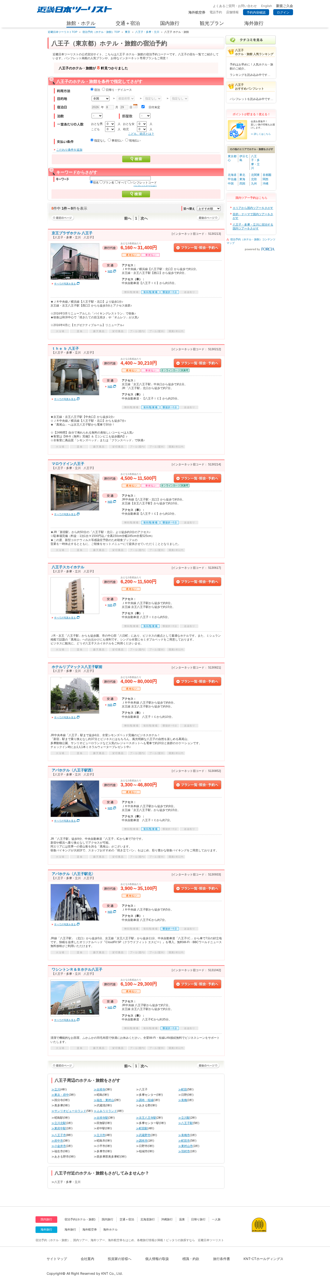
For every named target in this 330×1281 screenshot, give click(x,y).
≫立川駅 (184, 1117)
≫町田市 (184, 1140)
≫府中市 (57, 1140)
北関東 (255, 175)
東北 (242, 175)
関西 (265, 179)
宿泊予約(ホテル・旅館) (80, 1219)
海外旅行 (70, 1229)
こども (95, 129)
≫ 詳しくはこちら (261, 134)
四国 (242, 183)
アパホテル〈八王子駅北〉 (73, 874)
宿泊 (97, 90)
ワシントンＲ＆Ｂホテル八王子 (77, 969)
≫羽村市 (184, 1151)
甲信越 (232, 179)
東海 (242, 179)
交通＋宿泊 (127, 1219)
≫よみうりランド (105, 1111)
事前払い (117, 140)
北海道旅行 (147, 1219)
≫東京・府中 (60, 1094)
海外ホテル (110, 1229)
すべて (122, 182)
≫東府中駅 (58, 1128)
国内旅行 (107, 1219)
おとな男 (97, 124)
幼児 (126, 129)
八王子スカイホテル (68, 567)
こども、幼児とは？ (141, 133)
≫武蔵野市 (143, 1135)
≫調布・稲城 (144, 1100)
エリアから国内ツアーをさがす (253, 208)
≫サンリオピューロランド (68, 1111)
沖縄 (265, 183)
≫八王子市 (58, 1135)
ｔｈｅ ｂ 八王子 (65, 348)
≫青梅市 (184, 1135)
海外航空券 (89, 1229)
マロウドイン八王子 (68, 464)
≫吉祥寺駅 (101, 1117)
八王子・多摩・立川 (147, 31)
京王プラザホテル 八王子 (72, 233)
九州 (254, 183)
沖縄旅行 (167, 1219)
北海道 (232, 175)
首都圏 (267, 175)
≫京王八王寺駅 (146, 1117)
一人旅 (216, 1219)
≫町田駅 (142, 1128)
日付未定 (154, 107)
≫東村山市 (185, 1146)
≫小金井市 (58, 1146)
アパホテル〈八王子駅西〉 (73, 770)
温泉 (182, 1219)
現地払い (135, 140)
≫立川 (55, 1089)
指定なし (100, 140)
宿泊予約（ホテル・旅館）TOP (101, 31)
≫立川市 (99, 1135)
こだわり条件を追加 (69, 149)
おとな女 (129, 124)
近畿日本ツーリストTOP (62, 31)
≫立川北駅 (58, 1123)
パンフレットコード (144, 182)
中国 (231, 183)
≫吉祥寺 (99, 1089)
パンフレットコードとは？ (145, 186)
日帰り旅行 (198, 1219)
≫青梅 (182, 1100)
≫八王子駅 (185, 1123)
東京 (127, 31)
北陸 (254, 179)
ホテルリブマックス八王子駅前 (77, 667)
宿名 (96, 182)
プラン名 (108, 182)
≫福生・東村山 (104, 1100)
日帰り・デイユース (119, 90)
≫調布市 (142, 1140)
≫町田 (182, 1089)
